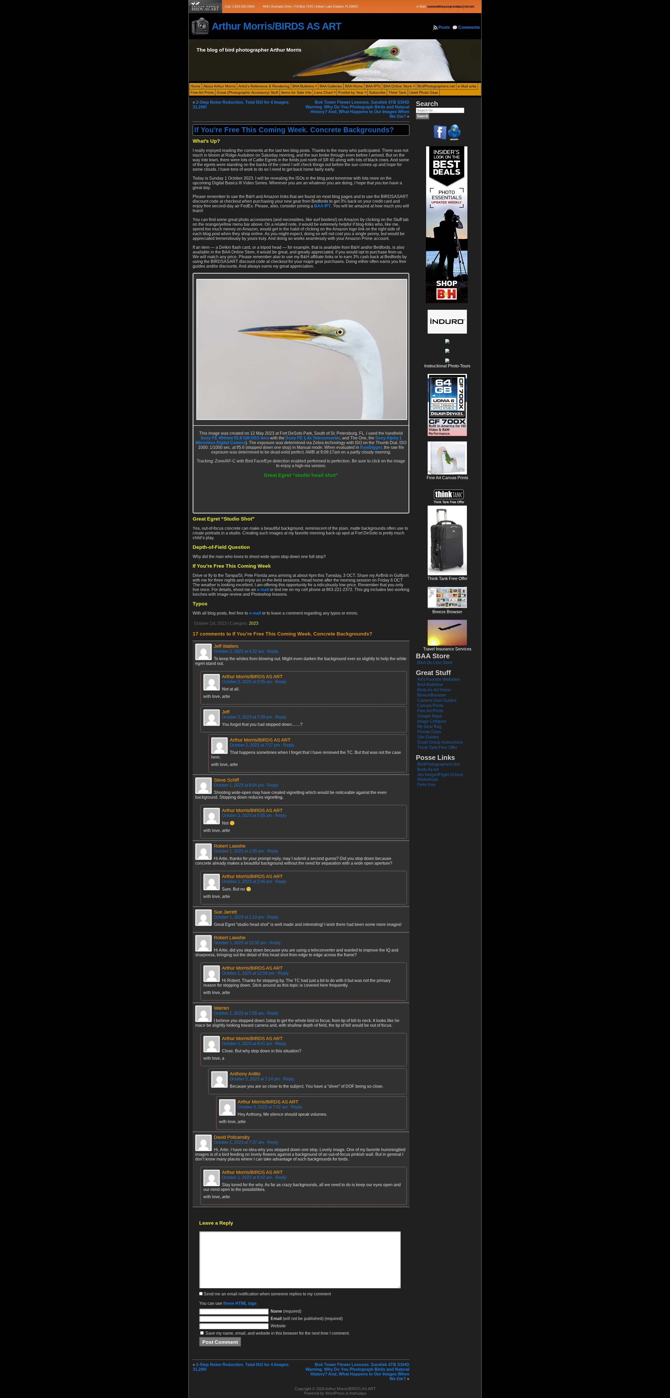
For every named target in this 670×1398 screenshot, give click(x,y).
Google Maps (429, 716)
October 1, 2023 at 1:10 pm (239, 917)
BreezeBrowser (431, 695)
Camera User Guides (436, 700)
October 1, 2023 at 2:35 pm (239, 851)
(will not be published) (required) (307, 1318)
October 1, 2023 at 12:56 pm (248, 973)
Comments (469, 27)
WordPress (335, 1393)
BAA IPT (322, 206)
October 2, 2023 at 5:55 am (247, 681)
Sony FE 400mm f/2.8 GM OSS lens (234, 438)
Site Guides (428, 737)
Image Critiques (431, 721)
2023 (253, 623)
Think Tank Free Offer (437, 747)
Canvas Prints (430, 705)
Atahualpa (357, 1393)
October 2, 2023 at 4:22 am (239, 651)
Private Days (429, 732)
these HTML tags (240, 1303)
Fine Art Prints (430, 711)
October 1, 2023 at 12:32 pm (240, 943)
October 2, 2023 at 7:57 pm (255, 745)
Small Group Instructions (440, 742)
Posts (444, 27)
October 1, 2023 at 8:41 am (247, 1043)
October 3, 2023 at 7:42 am (263, 1107)
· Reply (271, 651)
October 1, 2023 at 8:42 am (247, 1177)
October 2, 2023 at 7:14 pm (255, 1079)
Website (278, 1326)
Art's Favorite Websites (438, 679)
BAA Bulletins (430, 684)
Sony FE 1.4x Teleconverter (313, 438)
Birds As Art (428, 769)
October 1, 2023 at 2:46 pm (247, 881)
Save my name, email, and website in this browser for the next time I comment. (277, 1333)
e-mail (263, 589)
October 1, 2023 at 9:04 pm (239, 785)
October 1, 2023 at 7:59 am (239, 1013)
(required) (286, 1311)
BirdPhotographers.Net (438, 764)
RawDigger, (371, 447)
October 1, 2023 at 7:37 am (239, 1142)
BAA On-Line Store (435, 662)
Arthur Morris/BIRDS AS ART (276, 26)
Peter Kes (426, 784)
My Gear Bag (429, 726)
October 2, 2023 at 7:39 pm (247, 717)
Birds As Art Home (434, 690)
